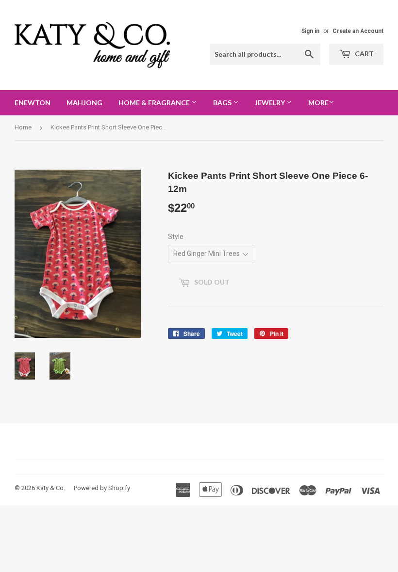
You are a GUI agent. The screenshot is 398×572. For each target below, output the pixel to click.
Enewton (32, 102)
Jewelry (270, 102)
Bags (223, 102)
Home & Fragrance (154, 102)
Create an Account (357, 31)
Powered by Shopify (102, 488)
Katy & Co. (50, 488)
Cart (363, 53)
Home (23, 127)
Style (175, 236)
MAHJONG (84, 102)
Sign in (310, 31)
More (318, 102)
